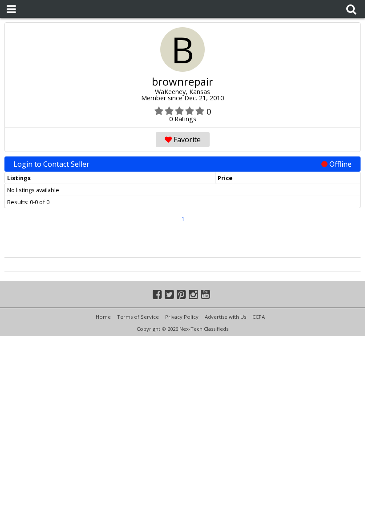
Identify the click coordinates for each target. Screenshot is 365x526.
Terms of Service (138, 316)
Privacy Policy (182, 316)
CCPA (258, 316)
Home (103, 316)
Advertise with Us (225, 316)
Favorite (186, 139)
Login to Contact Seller (182, 164)
